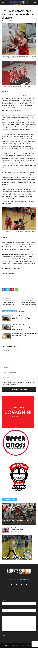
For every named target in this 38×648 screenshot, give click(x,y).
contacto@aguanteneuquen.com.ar (19, 579)
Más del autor (22, 311)
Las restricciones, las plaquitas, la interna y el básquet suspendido (9, 302)
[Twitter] (26, 584)
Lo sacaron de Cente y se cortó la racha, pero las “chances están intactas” (28, 302)
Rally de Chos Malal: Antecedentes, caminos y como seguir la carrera (23, 327)
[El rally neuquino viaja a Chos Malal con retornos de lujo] (6, 336)
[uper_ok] (16, 455)
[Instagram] (16, 584)
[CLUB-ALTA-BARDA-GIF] (17, 560)
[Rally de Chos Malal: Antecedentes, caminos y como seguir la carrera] (6, 327)
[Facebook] (11, 584)
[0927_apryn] (19, 494)
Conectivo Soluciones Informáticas (24, 646)
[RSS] (21, 584)
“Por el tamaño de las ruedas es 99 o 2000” (19, 520)
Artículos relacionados (9, 311)
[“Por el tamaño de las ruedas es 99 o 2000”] (19, 514)
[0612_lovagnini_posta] (18, 428)
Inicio (3, 7)
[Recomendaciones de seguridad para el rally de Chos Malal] (6, 318)
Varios (8, 7)
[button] (35, 2)
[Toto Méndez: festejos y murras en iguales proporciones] (5, 530)
